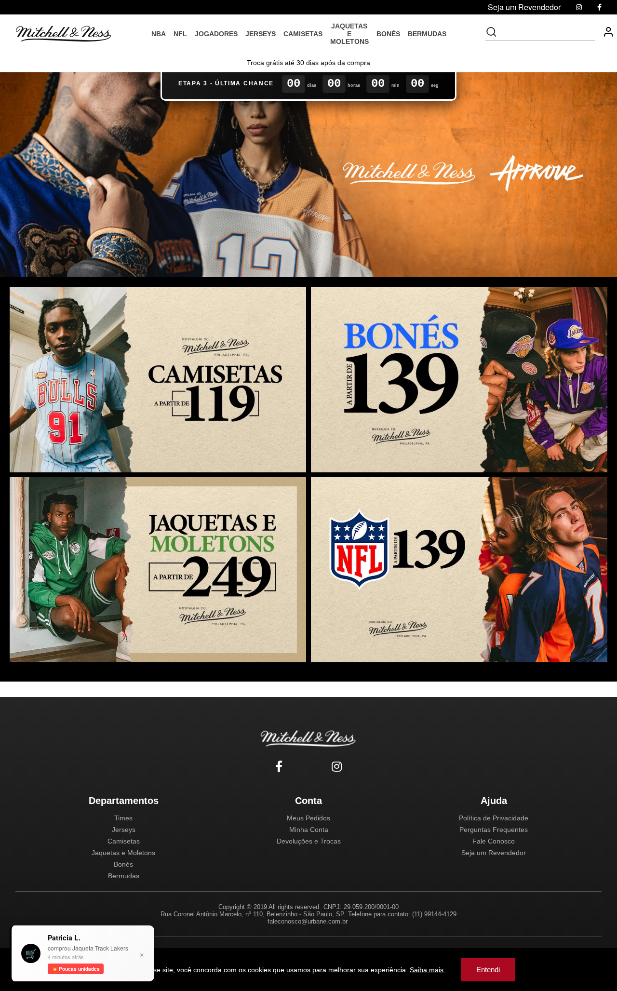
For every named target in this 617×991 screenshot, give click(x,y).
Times (123, 818)
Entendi (488, 969)
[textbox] (546, 32)
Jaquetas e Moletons (123, 853)
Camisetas (123, 841)
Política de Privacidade (493, 818)
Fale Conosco (493, 841)
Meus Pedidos (308, 818)
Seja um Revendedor (493, 853)
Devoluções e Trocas (309, 841)
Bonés (123, 864)
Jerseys (123, 829)
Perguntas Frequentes (493, 829)
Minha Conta (308, 829)
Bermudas (123, 876)
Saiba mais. (427, 970)
